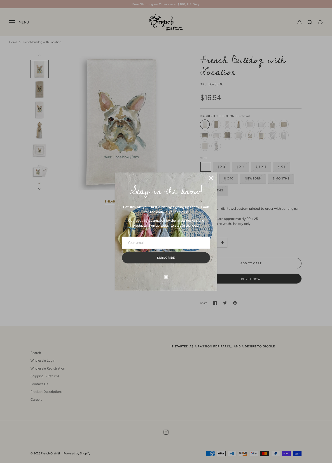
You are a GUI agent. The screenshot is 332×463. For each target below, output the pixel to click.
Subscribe (166, 258)
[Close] (211, 178)
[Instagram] (166, 277)
